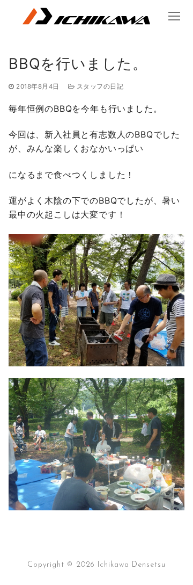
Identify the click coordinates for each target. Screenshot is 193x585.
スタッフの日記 (99, 86)
